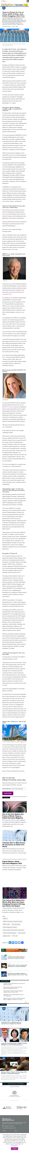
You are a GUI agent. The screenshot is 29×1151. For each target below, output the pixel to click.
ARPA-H (5, 918)
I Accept (14, 1148)
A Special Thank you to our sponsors (15, 1083)
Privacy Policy (14, 1145)
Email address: (6, 788)
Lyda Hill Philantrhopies (9, 933)
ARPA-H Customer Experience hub (12, 921)
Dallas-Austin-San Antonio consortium (13, 930)
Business (4, 1130)
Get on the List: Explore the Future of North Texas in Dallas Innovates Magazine (13, 816)
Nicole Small (21, 933)
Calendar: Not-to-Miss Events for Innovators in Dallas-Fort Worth (13, 845)
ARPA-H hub (6, 924)
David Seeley (7, 26)
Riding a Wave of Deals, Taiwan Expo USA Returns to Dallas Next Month (12, 988)
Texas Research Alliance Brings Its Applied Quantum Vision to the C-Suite (13, 991)
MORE (26, 1002)
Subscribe (8, 793)
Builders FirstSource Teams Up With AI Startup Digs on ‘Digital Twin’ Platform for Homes (14, 999)
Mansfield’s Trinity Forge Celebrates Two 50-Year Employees (13, 995)
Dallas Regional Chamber (10, 927)
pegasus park (6, 935)
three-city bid (5, 214)
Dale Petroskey (16, 924)
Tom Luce (14, 935)
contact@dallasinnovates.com (8, 1126)
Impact (16, 1130)
